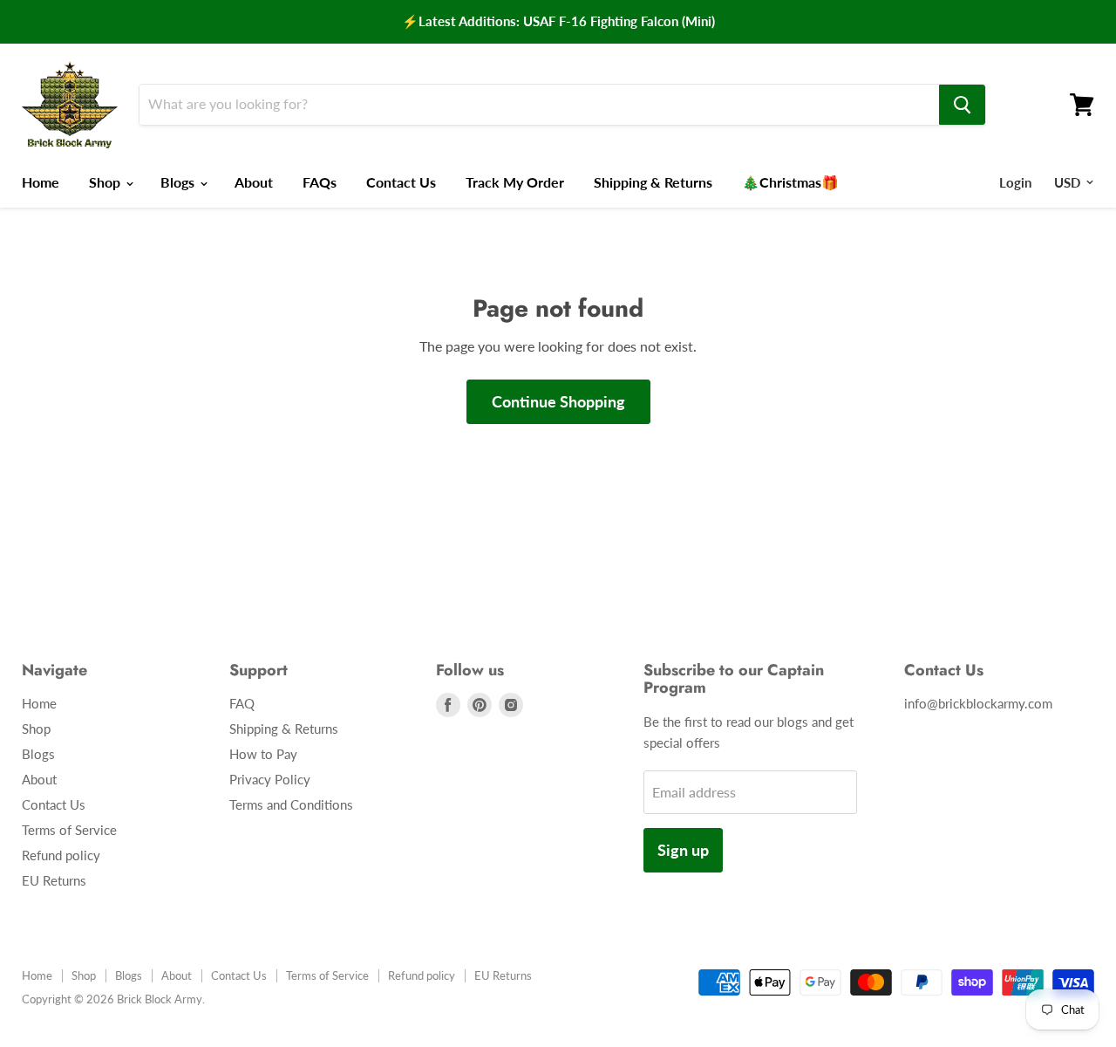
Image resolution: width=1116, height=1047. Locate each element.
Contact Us (401, 182)
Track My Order (515, 182)
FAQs (320, 182)
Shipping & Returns (653, 182)
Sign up (683, 849)
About (254, 182)
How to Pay (263, 754)
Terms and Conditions (291, 804)
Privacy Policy (269, 779)
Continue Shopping (558, 401)
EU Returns (54, 880)
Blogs (179, 182)
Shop (106, 182)
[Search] (962, 105)
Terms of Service (69, 830)
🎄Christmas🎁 (790, 182)
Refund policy (61, 855)
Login (1015, 182)
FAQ (242, 703)
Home (40, 182)
